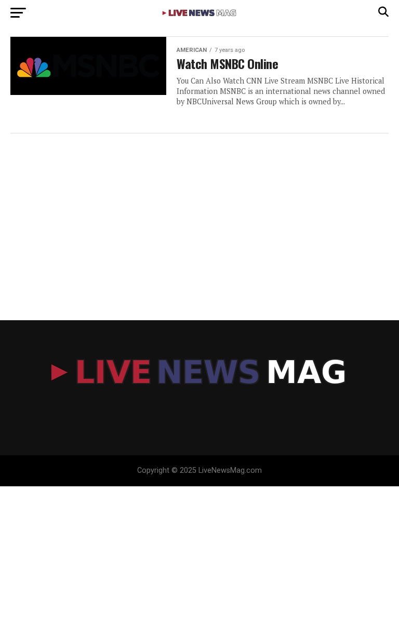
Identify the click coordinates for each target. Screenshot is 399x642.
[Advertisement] (199, 216)
